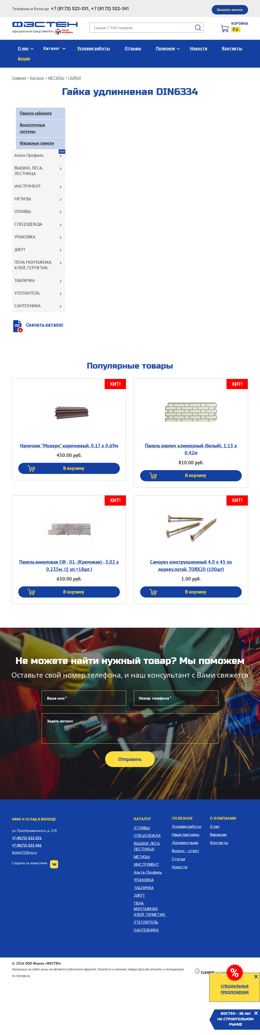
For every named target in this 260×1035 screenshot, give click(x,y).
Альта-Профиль (28, 155)
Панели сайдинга (36, 113)
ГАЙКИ (74, 78)
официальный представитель (33, 31)
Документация (185, 842)
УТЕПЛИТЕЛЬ (27, 293)
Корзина (239, 24)
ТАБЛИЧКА (24, 280)
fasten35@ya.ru (24, 852)
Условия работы (93, 48)
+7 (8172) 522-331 (27, 837)
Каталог (51, 48)
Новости (198, 48)
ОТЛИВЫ (22, 211)
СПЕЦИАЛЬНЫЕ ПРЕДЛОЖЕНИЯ (235, 989)
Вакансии (218, 834)
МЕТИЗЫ (56, 78)
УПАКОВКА (24, 237)
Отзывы (133, 48)
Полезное (165, 48)
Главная (19, 78)
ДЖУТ (19, 249)
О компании (223, 818)
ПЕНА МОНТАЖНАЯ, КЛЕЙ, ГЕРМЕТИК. (33, 265)
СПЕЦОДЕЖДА (28, 224)
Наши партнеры (185, 834)
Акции (24, 58)
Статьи (178, 859)
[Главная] (45, 24)
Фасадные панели (37, 143)
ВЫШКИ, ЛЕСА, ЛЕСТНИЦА (28, 170)
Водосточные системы (32, 128)
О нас (23, 48)
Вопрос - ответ (185, 851)
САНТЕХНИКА (27, 306)
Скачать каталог (44, 324)
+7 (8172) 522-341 (27, 845)
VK (54, 864)
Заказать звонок (230, 9)
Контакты (232, 48)
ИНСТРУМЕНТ (27, 186)
